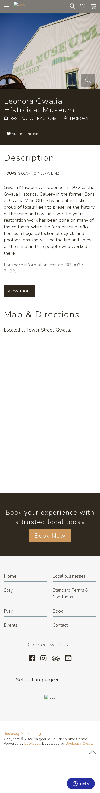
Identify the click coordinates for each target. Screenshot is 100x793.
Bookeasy (32, 743)
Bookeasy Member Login (24, 733)
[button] (23, 134)
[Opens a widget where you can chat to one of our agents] (81, 784)
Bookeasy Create (80, 743)
